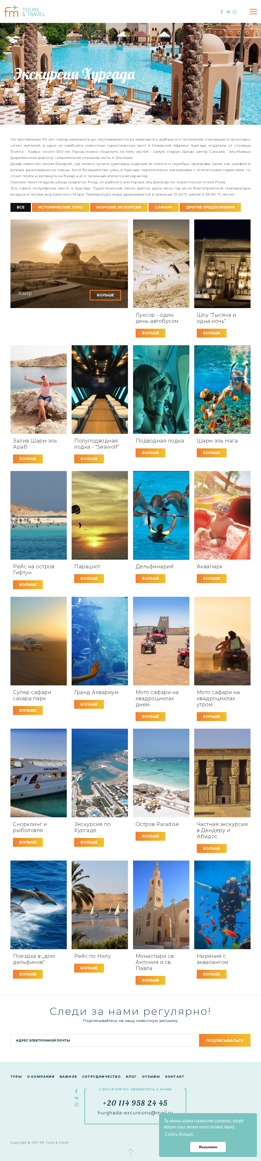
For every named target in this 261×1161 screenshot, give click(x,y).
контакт (174, 1077)
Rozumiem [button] (208, 1147)
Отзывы (151, 1077)
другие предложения (210, 207)
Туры (16, 1077)
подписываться (224, 1040)
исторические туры (60, 207)
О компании (41, 1077)
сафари (163, 207)
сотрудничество (101, 1077)
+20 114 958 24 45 (135, 1103)
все (20, 207)
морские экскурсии (119, 207)
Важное (68, 1077)
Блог (131, 1077)
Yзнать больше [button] (179, 1134)
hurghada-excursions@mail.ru (135, 1113)
